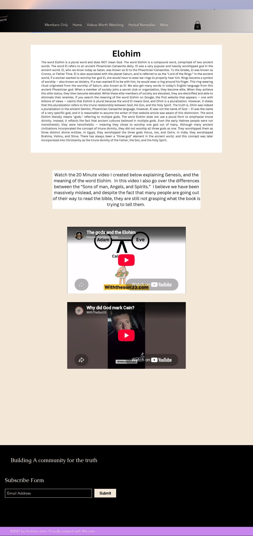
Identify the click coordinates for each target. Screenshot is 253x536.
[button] (197, 25)
